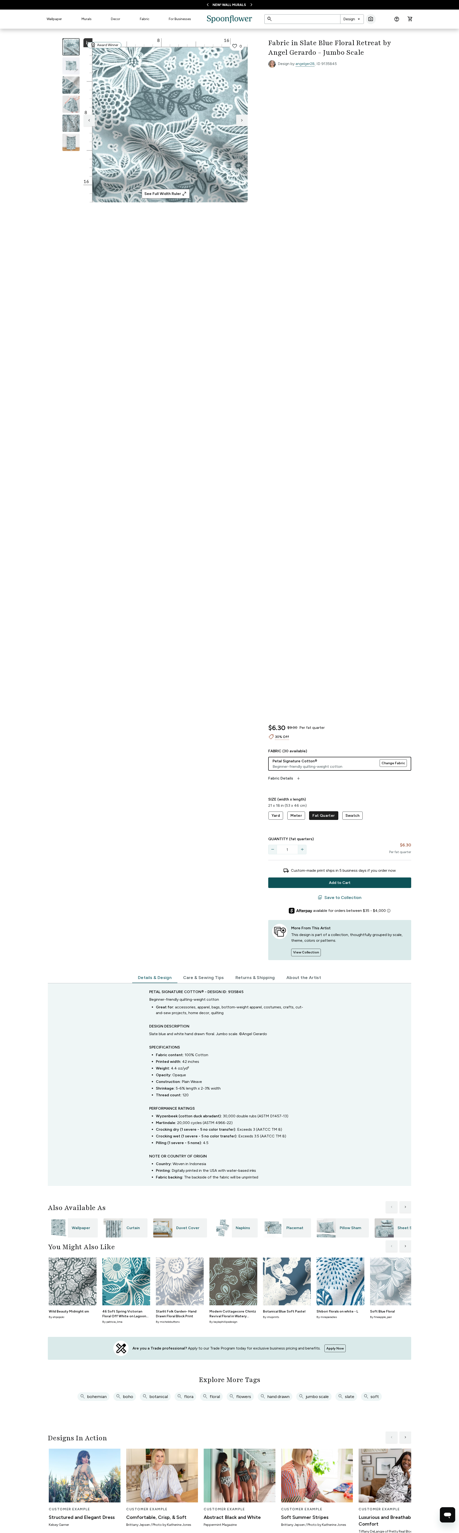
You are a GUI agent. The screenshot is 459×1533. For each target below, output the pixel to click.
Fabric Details (284, 778)
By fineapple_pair (381, 1317)
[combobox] (352, 19)
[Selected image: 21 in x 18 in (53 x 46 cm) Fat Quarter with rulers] (71, 46)
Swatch (352, 815)
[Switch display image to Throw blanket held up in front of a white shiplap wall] (71, 142)
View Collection (306, 952)
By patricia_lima (112, 1321)
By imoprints (271, 1317)
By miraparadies (327, 1317)
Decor (115, 19)
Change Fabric (393, 763)
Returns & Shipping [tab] (255, 977)
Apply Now (335, 1348)
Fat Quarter (323, 815)
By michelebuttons (168, 1321)
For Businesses (180, 19)
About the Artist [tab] (303, 977)
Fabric (144, 19)
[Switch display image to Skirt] (71, 104)
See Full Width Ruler (165, 194)
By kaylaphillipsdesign (223, 1321)
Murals (87, 19)
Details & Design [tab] (155, 977)
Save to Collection (339, 897)
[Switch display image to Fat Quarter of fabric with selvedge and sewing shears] (71, 66)
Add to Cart (339, 882)
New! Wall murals (229, 5)
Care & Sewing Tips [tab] (203, 977)
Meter (296, 815)
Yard (276, 815)
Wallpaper (54, 19)
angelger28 (305, 63)
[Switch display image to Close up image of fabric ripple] (71, 123)
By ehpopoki (56, 1317)
